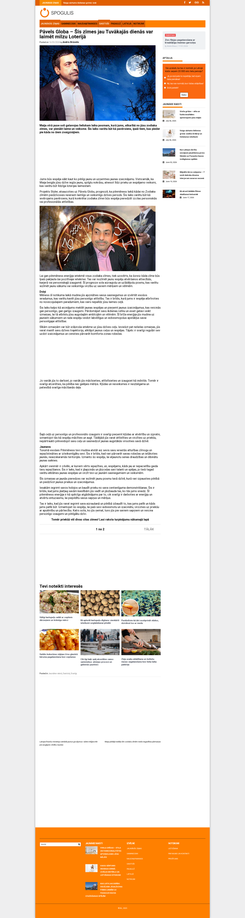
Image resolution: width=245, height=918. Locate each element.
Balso (184, 95)
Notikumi (138, 23)
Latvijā (127, 23)
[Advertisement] (100, 156)
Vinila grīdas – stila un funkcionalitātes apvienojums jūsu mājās (190, 114)
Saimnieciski (68, 23)
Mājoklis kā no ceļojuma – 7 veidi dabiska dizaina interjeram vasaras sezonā (192, 175)
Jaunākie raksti (55, 673)
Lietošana (173, 848)
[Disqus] (100, 787)
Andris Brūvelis (71, 42)
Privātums (173, 859)
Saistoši (104, 23)
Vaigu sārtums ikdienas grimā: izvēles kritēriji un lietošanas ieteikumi (96, 3)
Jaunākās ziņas (50, 23)
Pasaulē (116, 23)
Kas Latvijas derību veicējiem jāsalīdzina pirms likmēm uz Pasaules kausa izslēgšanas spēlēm (192, 154)
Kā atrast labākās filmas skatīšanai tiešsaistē (190, 192)
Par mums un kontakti (178, 854)
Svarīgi (74, 673)
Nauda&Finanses (87, 23)
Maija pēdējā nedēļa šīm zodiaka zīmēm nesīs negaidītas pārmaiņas (133, 742)
